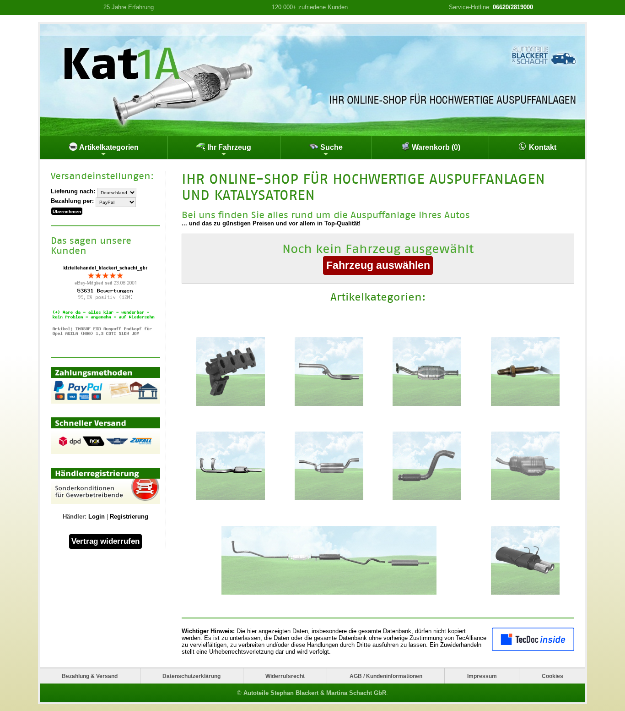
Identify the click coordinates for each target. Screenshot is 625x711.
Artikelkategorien (108, 147)
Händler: (74, 516)
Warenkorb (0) (435, 147)
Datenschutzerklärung (191, 676)
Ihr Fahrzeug (228, 147)
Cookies (552, 676)
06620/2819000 (513, 7)
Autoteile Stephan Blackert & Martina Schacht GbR (314, 692)
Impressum (482, 676)
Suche (330, 147)
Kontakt (541, 147)
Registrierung (129, 516)
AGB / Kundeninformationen (386, 676)
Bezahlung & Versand (90, 676)
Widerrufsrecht (285, 676)
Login (96, 516)
